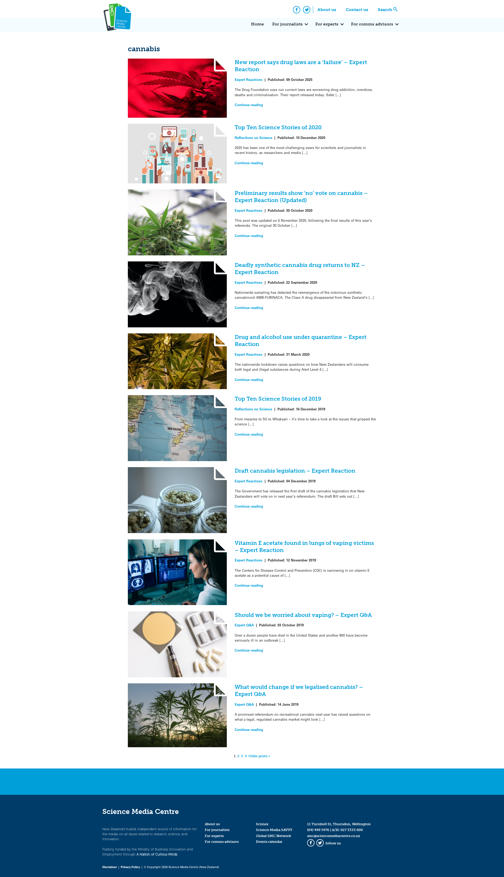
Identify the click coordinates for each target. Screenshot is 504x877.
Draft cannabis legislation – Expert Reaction (295, 470)
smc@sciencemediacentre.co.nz (333, 836)
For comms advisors (372, 24)
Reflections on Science (253, 137)
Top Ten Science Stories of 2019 (278, 398)
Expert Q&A (244, 625)
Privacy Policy (130, 867)
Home (257, 24)
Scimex (262, 824)
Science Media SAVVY (274, 830)
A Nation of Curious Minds (156, 854)
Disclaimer (109, 867)
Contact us (357, 9)
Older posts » (259, 756)
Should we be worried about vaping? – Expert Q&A (303, 615)
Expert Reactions (248, 79)
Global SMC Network (273, 836)
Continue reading (249, 104)
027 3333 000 (351, 830)
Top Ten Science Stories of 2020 (278, 127)
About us (326, 9)
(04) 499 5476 (318, 830)
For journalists (287, 24)
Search (385, 9)
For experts (326, 24)
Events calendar (269, 842)
